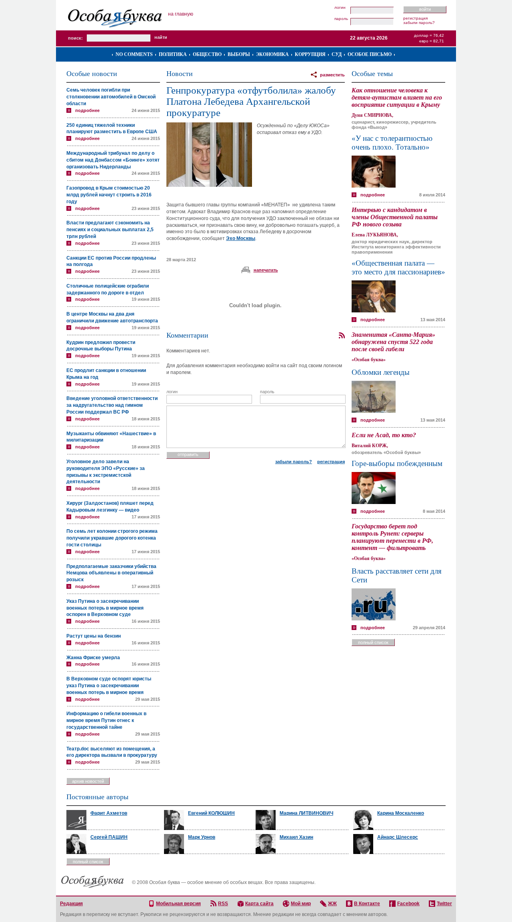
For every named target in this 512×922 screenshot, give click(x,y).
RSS (223, 903)
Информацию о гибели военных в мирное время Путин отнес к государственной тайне (106, 720)
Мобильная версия (178, 903)
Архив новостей (88, 781)
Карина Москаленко (400, 813)
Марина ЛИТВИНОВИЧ (306, 813)
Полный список (373, 642)
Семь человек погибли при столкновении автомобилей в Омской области (111, 96)
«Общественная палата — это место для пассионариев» (398, 267)
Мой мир (301, 903)
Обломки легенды (381, 372)
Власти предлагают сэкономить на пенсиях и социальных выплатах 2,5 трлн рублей (110, 229)
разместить (332, 74)
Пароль (341, 19)
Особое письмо (370, 54)
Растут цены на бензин (93, 636)
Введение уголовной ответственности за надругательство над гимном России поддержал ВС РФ (112, 405)
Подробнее (87, 110)
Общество (207, 54)
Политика (173, 54)
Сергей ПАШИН (109, 837)
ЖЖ (332, 903)
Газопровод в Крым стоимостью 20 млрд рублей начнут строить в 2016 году (109, 194)
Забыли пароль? (419, 22)
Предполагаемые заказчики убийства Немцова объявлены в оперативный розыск (111, 573)
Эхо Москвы (240, 238)
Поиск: (75, 38)
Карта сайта (259, 903)
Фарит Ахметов (108, 813)
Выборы (239, 54)
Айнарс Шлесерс (397, 837)
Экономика (272, 54)
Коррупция (310, 54)
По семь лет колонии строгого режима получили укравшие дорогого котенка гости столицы (112, 538)
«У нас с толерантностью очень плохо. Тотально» (392, 142)
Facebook (408, 903)
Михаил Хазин (296, 837)
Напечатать (266, 270)
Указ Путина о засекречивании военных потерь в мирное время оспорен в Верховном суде (105, 608)
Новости (179, 74)
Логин (340, 8)
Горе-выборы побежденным (397, 463)
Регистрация (415, 18)
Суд (337, 54)
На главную (180, 14)
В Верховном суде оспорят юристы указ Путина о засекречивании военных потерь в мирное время (108, 685)
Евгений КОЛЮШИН (211, 813)
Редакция (71, 903)
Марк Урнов (201, 837)
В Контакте (367, 903)
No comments (134, 54)
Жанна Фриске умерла (93, 657)
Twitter (444, 903)
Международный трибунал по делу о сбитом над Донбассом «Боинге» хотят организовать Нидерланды (113, 160)
